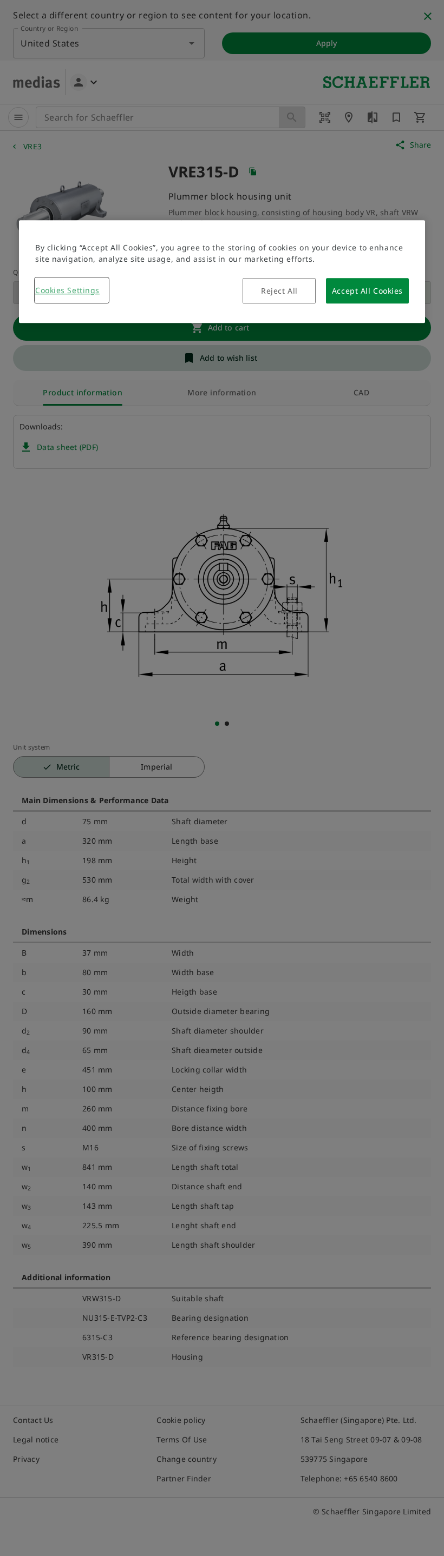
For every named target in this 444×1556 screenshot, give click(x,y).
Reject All (279, 291)
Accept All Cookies (367, 291)
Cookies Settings (67, 290)
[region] (222, 271)
